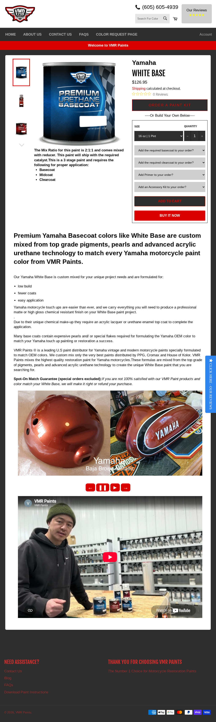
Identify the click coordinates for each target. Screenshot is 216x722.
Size (137, 126)
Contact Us (60, 34)
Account (206, 34)
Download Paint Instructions (26, 692)
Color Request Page (116, 34)
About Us (32, 34)
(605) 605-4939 (160, 7)
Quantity (190, 126)
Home (10, 34)
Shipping (139, 88)
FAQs (84, 34)
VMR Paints (23, 712)
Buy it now (170, 215)
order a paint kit (170, 105)
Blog (7, 678)
